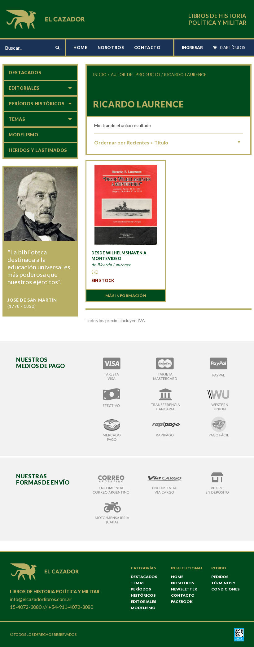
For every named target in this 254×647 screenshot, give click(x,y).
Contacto (147, 47)
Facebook (182, 601)
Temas (17, 119)
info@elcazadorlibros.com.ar (41, 599)
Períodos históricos (36, 103)
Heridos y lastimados (38, 150)
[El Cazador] (46, 18)
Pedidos (219, 576)
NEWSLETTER (184, 589)
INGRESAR (192, 47)
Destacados (25, 72)
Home (80, 47)
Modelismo (23, 134)
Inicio (100, 74)
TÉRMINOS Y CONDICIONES (225, 586)
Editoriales (24, 88)
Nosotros (111, 47)
